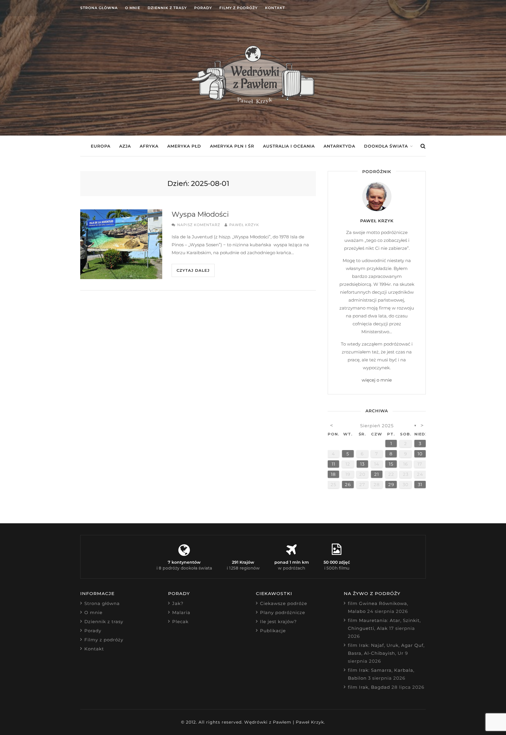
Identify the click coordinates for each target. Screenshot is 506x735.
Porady (203, 8)
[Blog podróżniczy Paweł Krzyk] (253, 102)
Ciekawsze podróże (283, 603)
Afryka (149, 146)
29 (391, 484)
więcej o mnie (377, 380)
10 (420, 454)
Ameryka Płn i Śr (232, 146)
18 (333, 474)
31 (420, 484)
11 (333, 464)
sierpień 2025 (377, 425)
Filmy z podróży (238, 8)
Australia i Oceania (289, 146)
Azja (125, 146)
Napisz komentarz (198, 225)
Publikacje (273, 630)
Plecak (180, 621)
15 (391, 464)
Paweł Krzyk (244, 225)
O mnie (132, 8)
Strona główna (99, 8)
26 (348, 484)
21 (376, 474)
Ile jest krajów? (278, 621)
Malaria (181, 612)
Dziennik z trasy (167, 8)
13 (362, 464)
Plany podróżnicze (282, 612)
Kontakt (275, 8)
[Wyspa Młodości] (121, 244)
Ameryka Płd (184, 146)
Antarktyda (339, 146)
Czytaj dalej (193, 270)
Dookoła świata (386, 146)
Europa (100, 146)
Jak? (178, 603)
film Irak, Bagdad (369, 687)
